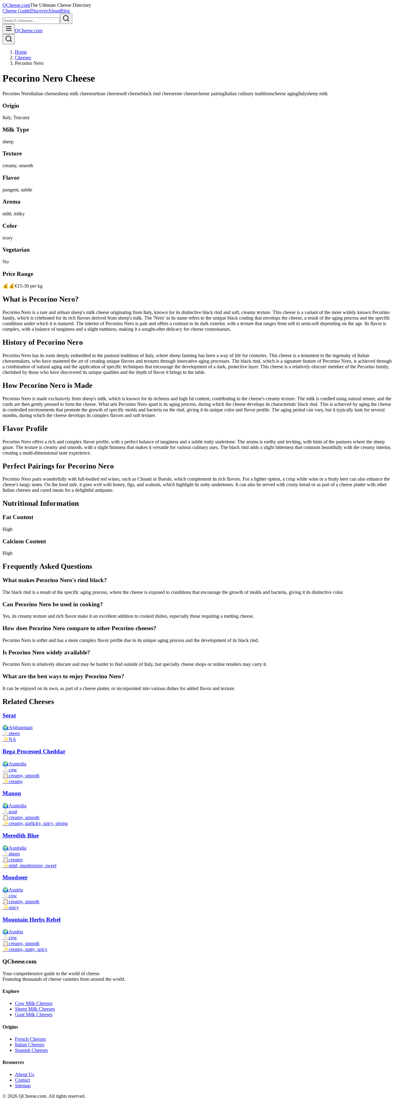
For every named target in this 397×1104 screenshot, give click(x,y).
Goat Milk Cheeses (33, 1014)
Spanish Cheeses (31, 1050)
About (54, 10)
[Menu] (8, 29)
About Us (24, 1074)
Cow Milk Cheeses (33, 1003)
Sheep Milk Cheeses (35, 1009)
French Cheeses (30, 1039)
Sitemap (23, 1085)
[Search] (8, 39)
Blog (65, 10)
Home (21, 52)
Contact (22, 1080)
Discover (39, 10)
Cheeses (23, 57)
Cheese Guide (16, 10)
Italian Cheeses (29, 1044)
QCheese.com (16, 5)
